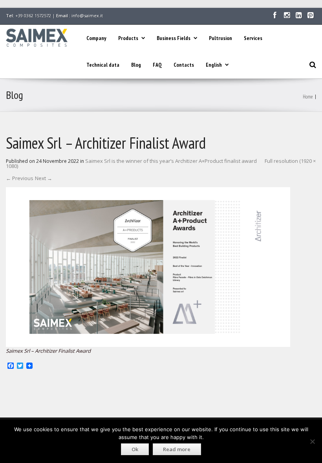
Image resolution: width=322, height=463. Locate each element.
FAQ (157, 64)
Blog (136, 64)
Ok (135, 449)
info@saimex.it (87, 15)
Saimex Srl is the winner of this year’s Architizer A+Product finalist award (171, 160)
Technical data (102, 64)
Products (128, 38)
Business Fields (173, 38)
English (214, 64)
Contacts (184, 64)
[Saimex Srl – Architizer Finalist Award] (148, 266)
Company (96, 38)
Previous (19, 178)
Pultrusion (220, 38)
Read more (176, 449)
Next (43, 178)
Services (253, 38)
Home (308, 96)
